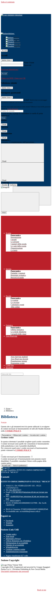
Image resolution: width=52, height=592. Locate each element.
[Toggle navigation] (20, 201)
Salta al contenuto (8, 2)
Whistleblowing (12, 547)
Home (8, 409)
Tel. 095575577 (15, 490)
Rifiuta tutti (20, 435)
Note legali (10, 536)
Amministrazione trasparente (17, 552)
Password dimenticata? (9, 69)
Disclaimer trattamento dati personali (15, 571)
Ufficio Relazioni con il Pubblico (18, 541)
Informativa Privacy (13, 539)
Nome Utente (29, 63)
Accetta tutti (38, 435)
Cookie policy (11, 534)
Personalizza (6, 435)
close (4, 213)
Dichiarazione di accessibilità (17, 543)
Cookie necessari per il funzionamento (16, 457)
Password (27, 65)
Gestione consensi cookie (15, 549)
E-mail (26, 100)
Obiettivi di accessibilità (15, 545)
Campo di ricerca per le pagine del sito (15, 372)
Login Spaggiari (12, 109)
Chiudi (4, 124)
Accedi (4, 51)
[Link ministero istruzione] (11, 15)
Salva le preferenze (19, 466)
